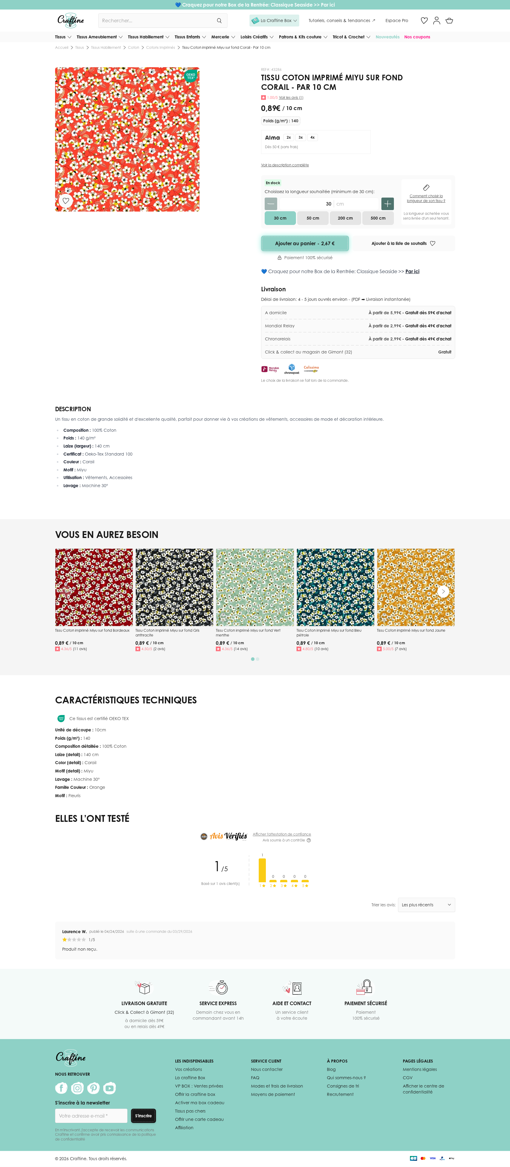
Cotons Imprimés (160, 47)
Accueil (61, 47)
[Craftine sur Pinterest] (93, 1088)
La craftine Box (190, 1077)
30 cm (280, 217)
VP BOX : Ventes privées (199, 1085)
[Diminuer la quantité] (271, 204)
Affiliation (184, 1127)
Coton (133, 47)
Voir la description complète (285, 165)
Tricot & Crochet (348, 36)
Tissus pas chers (190, 1110)
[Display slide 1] (253, 659)
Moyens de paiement (273, 1094)
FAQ (255, 1077)
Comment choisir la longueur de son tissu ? (426, 198)
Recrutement (340, 1094)
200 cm (345, 217)
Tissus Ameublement (97, 36)
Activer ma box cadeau (199, 1102)
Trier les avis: (384, 904)
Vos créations (188, 1069)
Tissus (60, 36)
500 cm (378, 217)
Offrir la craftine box (195, 1094)
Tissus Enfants (187, 36)
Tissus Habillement (145, 36)
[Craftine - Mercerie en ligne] (70, 21)
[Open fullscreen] (127, 139)
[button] (274, 20)
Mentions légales (420, 1069)
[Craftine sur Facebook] (61, 1088)
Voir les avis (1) (291, 97)
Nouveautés (388, 36)
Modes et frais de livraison (277, 1085)
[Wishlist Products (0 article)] (424, 20)
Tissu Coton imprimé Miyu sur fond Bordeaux (92, 630)
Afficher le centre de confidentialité (423, 1088)
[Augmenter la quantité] (387, 204)
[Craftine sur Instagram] (77, 1088)
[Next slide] (443, 591)
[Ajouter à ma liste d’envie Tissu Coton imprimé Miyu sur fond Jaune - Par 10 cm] (384, 617)
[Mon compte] (437, 20)
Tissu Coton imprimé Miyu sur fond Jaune (411, 630)
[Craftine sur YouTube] (109, 1088)
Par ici (328, 5)
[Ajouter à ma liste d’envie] (66, 201)
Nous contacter (267, 1069)
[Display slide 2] (257, 659)
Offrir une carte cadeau (199, 1119)
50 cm (313, 217)
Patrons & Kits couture (300, 36)
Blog (331, 1069)
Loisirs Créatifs (254, 36)
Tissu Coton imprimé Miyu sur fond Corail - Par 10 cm (226, 47)
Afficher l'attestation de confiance (282, 834)
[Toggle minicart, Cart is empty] (449, 20)
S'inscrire (143, 1115)
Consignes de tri (343, 1085)
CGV (408, 1077)
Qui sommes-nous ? (346, 1077)
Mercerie (220, 36)
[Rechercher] (219, 20)
